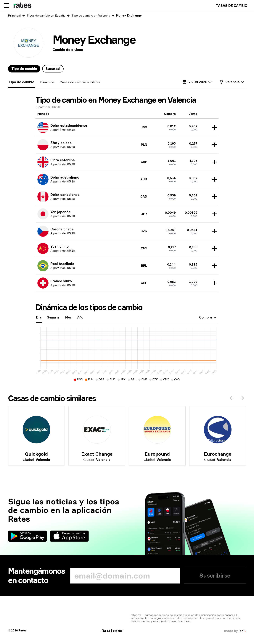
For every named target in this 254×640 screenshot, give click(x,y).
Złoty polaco (61, 143)
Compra (205, 317)
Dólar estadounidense (68, 125)
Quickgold (36, 454)
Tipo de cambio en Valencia (90, 15)
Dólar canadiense (65, 195)
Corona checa (62, 229)
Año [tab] (80, 317)
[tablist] (36, 68)
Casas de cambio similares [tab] (80, 82)
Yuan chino (59, 246)
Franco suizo (61, 281)
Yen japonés (60, 212)
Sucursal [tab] (53, 69)
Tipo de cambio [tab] (24, 69)
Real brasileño (62, 264)
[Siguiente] (242, 398)
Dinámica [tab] (47, 82)
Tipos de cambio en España (46, 15)
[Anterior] (232, 398)
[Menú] (6, 5)
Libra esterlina (62, 160)
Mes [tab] (68, 317)
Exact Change (96, 454)
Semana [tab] (53, 317)
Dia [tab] (38, 317)
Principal (14, 15)
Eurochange (217, 454)
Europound (157, 454)
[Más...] (213, 127)
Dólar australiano (64, 177)
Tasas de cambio (231, 6)
